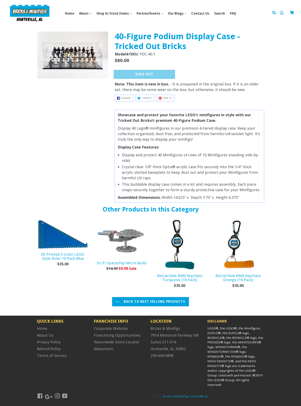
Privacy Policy (49, 341)
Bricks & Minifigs (165, 328)
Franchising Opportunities (117, 335)
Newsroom (103, 348)
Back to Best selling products (154, 302)
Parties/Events (149, 13)
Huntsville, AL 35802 (168, 348)
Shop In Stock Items (113, 13)
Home (69, 13)
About (84, 13)
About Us (45, 335)
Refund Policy (49, 348)
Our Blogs (176, 13)
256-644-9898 (161, 355)
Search (219, 13)
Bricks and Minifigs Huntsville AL (185, 396)
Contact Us (200, 13)
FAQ (233, 13)
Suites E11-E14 (163, 341)
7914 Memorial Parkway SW (174, 335)
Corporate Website (111, 328)
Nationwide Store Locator (116, 341)
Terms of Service (52, 355)
